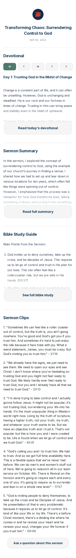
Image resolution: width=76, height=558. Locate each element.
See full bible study (38, 295)
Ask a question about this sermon (38, 543)
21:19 (54, 354)
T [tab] (24, 66)
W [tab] (38, 66)
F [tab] (66, 66)
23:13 (37, 389)
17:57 (58, 487)
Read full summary (38, 212)
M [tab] (10, 66)
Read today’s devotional (38, 128)
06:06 (31, 531)
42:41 (30, 442)
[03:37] (23, 280)
